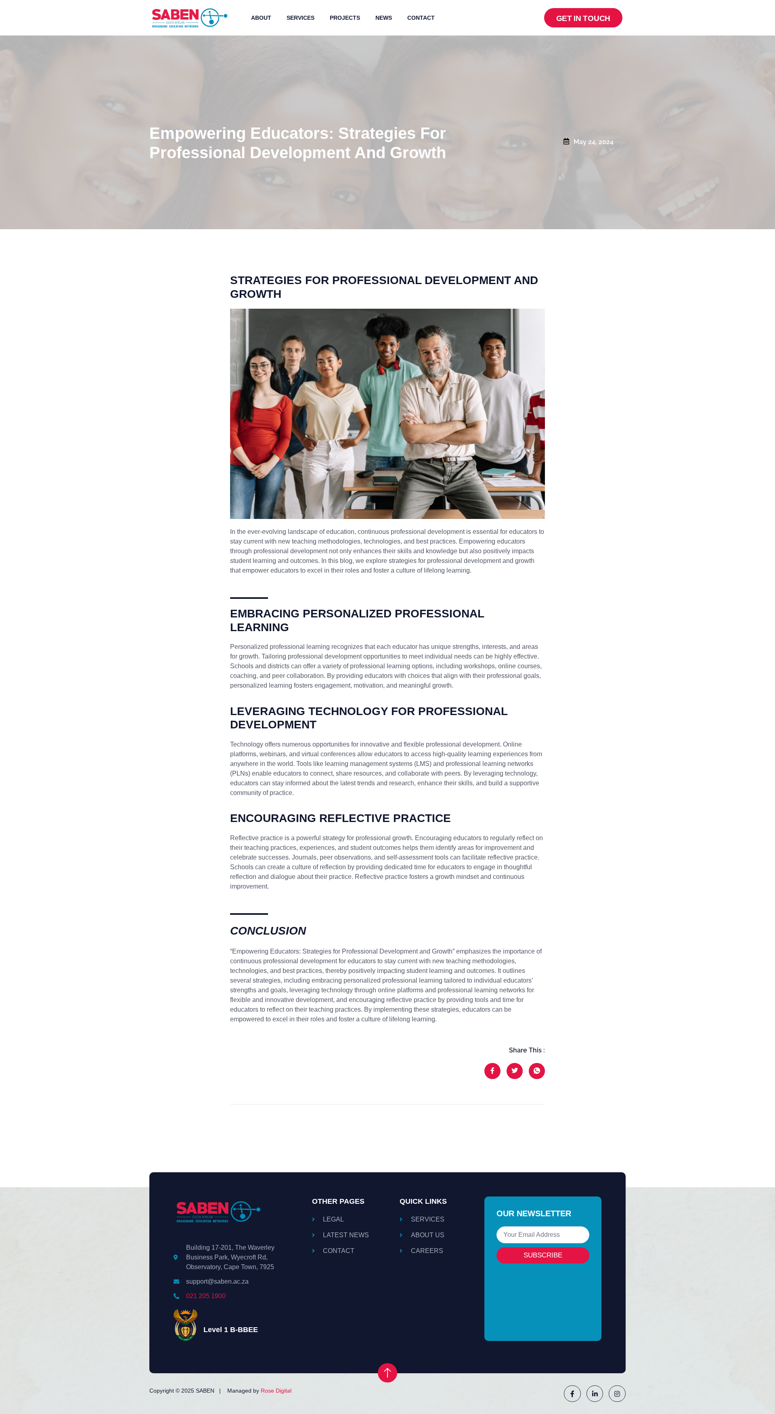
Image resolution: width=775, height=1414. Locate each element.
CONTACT (421, 18)
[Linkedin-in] (594, 1393)
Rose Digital (276, 1390)
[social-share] (492, 1071)
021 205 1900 (206, 1296)
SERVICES (300, 18)
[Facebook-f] (572, 1393)
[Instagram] (617, 1393)
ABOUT (261, 18)
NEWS (383, 18)
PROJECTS (345, 18)
